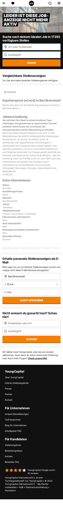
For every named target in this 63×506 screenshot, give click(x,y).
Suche (31, 62)
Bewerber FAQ (12, 462)
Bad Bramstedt (10, 247)
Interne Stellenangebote (17, 383)
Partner (8, 394)
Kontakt (8, 400)
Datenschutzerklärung (37, 487)
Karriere (9, 456)
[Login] (58, 3)
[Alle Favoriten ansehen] (13, 3)
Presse (8, 388)
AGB (21, 487)
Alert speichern (31, 300)
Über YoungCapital (14, 377)
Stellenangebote (13, 445)
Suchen (31, 339)
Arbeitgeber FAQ (13, 431)
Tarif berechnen (12, 419)
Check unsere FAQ (37, 358)
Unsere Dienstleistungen (17, 414)
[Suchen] (51, 3)
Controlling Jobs (30, 247)
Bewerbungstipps (13, 450)
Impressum (10, 490)
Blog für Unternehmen (15, 425)
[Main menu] (3, 3)
